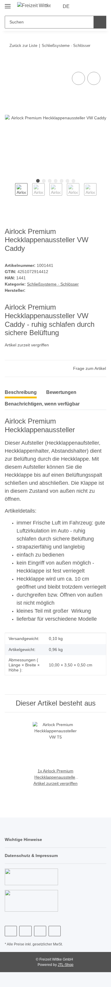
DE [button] (66, 6)
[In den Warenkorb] (9, 64)
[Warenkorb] (101, 6)
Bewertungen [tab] (61, 392)
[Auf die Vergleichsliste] (78, 78)
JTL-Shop (65, 965)
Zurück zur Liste (23, 45)
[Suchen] (100, 22)
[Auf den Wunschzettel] (93, 78)
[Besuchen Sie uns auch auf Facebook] (11, 931)
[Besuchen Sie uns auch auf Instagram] (40, 931)
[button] (83, 6)
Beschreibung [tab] (21, 392)
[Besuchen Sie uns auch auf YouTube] (25, 931)
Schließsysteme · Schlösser (53, 284)
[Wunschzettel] (92, 6)
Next (101, 193)
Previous (10, 193)
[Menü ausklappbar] (8, 3)
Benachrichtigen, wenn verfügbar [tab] (42, 403)
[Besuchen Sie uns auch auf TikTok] (55, 931)
